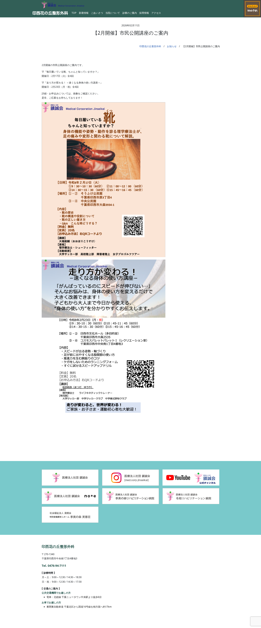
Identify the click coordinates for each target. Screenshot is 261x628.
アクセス (156, 13)
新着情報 (84, 13)
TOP (74, 13)
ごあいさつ (97, 13)
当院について (112, 13)
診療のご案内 (129, 13)
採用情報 (144, 13)
